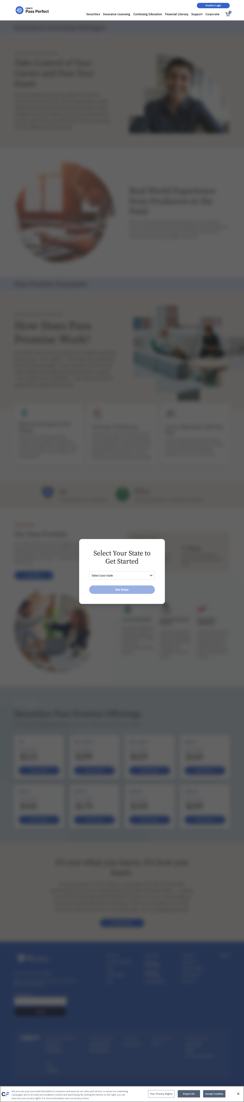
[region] (122, 1094)
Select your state (102, 575)
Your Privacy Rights (161, 1093)
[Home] (32, 10)
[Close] (238, 1094)
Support (197, 14)
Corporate (212, 14)
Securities (93, 14)
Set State (122, 589)
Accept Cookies (214, 1093)
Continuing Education (147, 14)
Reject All (188, 1093)
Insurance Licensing (116, 14)
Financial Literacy (177, 14)
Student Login (213, 5)
